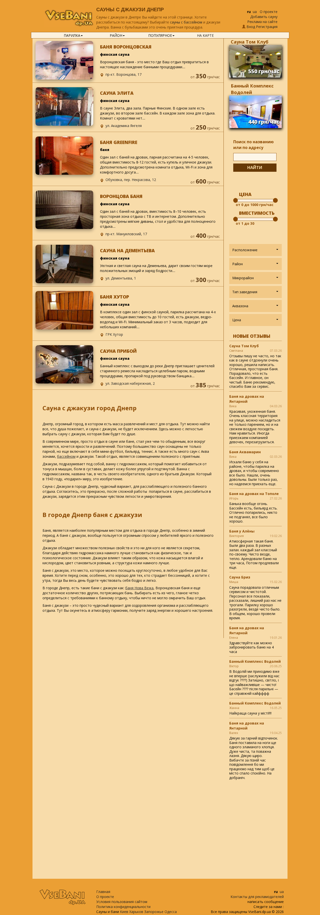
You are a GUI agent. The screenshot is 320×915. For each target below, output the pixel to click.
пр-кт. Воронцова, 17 (124, 74)
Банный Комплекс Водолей (255, 661)
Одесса (170, 911)
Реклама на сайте (262, 21)
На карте (205, 35)
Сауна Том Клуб (249, 42)
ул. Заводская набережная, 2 (130, 383)
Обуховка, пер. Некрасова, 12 (131, 179)
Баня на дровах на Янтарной (246, 399)
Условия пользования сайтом (121, 901)
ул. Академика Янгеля (124, 125)
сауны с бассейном (186, 22)
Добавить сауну (264, 16)
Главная (103, 891)
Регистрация (267, 26)
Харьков (136, 911)
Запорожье (154, 911)
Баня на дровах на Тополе (254, 493)
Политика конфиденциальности (123, 906)
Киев (124, 911)
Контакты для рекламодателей (257, 896)
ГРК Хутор (114, 334)
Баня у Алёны (241, 531)
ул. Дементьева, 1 (121, 278)
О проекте (269, 11)
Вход (250, 26)
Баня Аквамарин (245, 452)
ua (255, 11)
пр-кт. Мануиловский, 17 (126, 234)
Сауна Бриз (239, 577)
